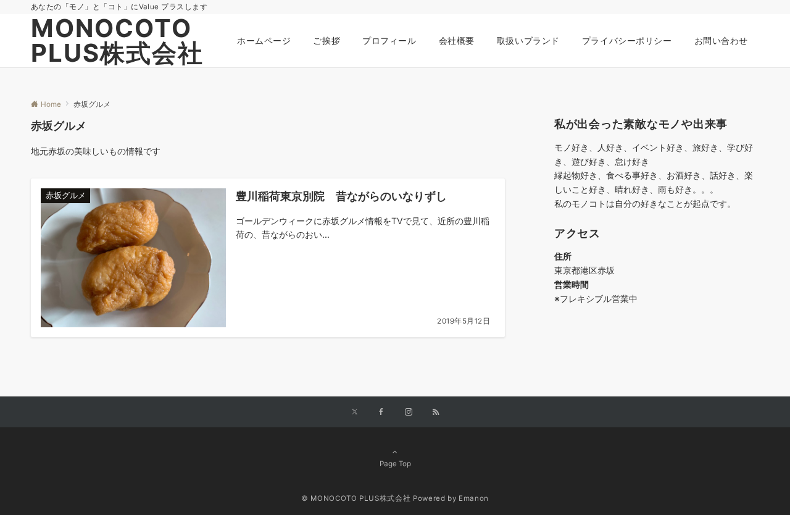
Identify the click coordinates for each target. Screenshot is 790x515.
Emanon (474, 498)
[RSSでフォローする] (435, 412)
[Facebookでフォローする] (381, 412)
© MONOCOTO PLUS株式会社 (355, 498)
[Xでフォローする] (354, 412)
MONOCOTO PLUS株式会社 (117, 40)
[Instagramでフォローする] (408, 412)
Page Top (395, 463)
